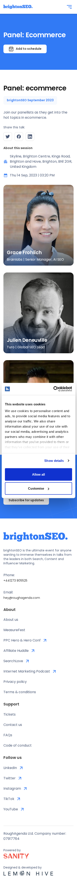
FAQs (7, 735)
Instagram (12, 788)
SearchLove (13, 660)
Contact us (12, 724)
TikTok (8, 798)
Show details (54, 460)
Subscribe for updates (26, 500)
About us (10, 619)
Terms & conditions (19, 692)
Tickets (9, 714)
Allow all (38, 474)
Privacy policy (15, 681)
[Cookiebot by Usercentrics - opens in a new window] (54, 389)
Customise (36, 488)
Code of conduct (17, 745)
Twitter (9, 778)
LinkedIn (10, 767)
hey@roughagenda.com (21, 598)
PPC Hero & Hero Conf (22, 640)
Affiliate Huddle (16, 650)
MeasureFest (14, 629)
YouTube (10, 809)
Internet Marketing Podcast (26, 671)
